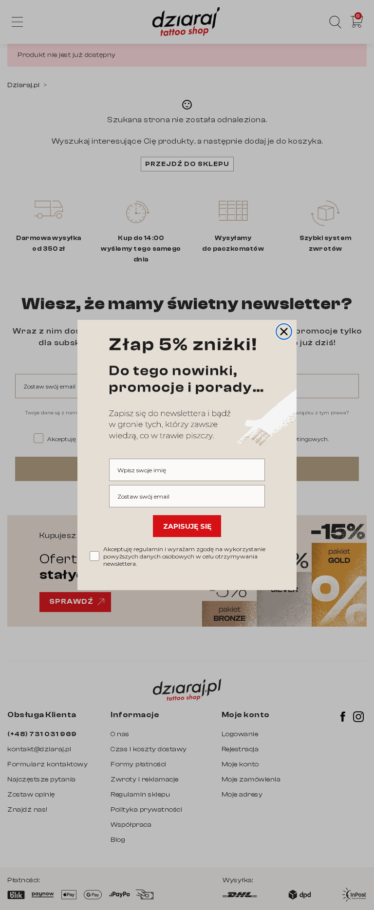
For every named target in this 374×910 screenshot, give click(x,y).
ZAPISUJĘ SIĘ (187, 526)
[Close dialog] (284, 331)
